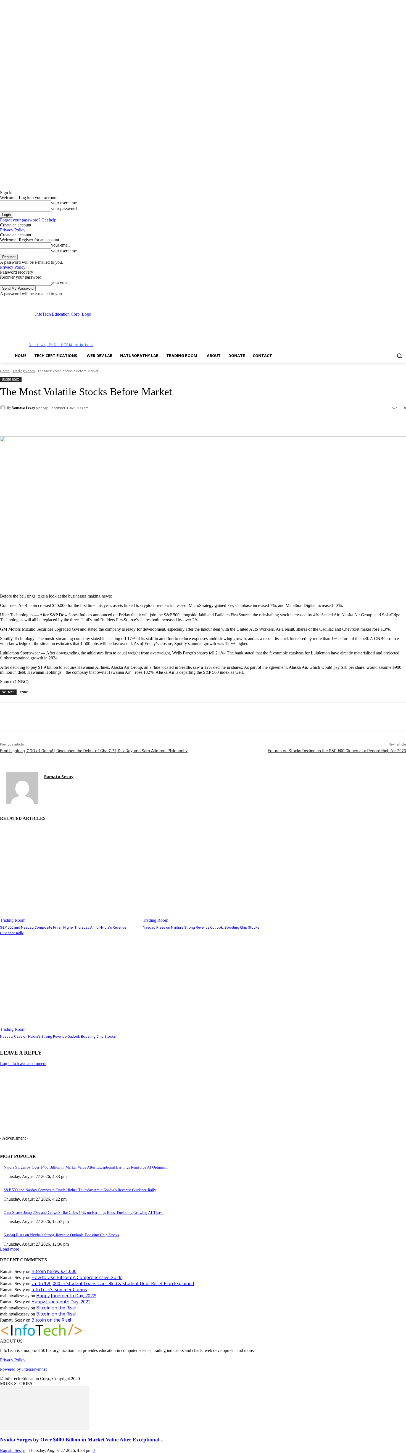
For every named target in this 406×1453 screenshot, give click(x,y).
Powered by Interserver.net (23, 1369)
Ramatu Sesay (23, 407)
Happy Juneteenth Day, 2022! (66, 1296)
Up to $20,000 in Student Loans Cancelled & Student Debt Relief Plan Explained (112, 1283)
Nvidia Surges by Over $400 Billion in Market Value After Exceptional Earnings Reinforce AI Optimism (86, 1167)
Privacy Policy (12, 230)
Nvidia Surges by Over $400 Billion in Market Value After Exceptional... (82, 1440)
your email (60, 245)
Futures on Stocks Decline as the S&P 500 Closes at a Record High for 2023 (337, 750)
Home (5, 371)
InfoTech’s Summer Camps (59, 1289)
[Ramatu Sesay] (3, 407)
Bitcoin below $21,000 (54, 1271)
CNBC (24, 692)
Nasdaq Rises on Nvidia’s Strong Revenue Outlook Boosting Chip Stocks (58, 1036)
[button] (399, 355)
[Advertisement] (222, 328)
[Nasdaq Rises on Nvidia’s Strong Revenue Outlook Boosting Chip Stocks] (68, 984)
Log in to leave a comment (23, 1063)
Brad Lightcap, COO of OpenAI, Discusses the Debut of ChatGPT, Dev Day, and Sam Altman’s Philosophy (94, 750)
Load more (9, 1249)
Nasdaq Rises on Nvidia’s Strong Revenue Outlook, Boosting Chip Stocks (201, 927)
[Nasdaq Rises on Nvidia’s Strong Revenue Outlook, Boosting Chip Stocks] (211, 875)
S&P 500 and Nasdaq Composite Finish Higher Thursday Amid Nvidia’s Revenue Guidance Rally (80, 1190)
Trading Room (23, 371)
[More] (103, 422)
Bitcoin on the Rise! (56, 1308)
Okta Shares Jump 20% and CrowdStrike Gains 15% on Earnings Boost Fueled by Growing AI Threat (84, 1213)
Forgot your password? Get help (28, 220)
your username (64, 202)
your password (64, 208)
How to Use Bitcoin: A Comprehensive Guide (76, 1277)
